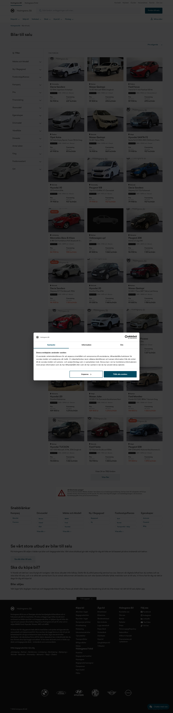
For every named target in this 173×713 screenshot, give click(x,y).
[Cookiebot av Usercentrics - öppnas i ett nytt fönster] (126, 337)
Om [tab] (121, 345)
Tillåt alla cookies (120, 374)
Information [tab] (86, 345)
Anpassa (84, 374)
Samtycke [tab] (51, 345)
